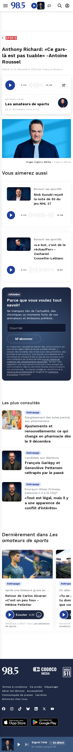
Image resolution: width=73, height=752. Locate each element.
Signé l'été (39, 742)
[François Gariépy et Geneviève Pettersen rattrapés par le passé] (11, 460)
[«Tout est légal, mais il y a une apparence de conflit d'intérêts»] (11, 492)
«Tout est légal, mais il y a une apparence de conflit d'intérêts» (46, 503)
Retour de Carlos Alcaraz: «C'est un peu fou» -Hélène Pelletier (26, 600)
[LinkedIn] (36, 708)
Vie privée (36, 686)
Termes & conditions (14, 686)
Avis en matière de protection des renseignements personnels (33, 360)
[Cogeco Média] (44, 674)
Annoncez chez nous (14, 699)
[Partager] (64, 85)
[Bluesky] (28, 708)
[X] (44, 708)
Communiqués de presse (17, 695)
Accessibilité (35, 691)
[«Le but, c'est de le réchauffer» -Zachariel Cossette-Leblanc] (19, 244)
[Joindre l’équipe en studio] (49, 6)
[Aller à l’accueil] (18, 7)
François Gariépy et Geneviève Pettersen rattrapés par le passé (44, 468)
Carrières (41, 695)
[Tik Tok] (19, 708)
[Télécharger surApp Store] (15, 722)
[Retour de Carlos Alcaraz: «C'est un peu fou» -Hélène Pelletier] (27, 564)
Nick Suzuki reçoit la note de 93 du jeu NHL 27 (48, 199)
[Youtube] (52, 708)
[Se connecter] (67, 5)
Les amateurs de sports (27, 104)
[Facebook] (3, 708)
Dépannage (51, 686)
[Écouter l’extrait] (10, 85)
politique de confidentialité (19, 372)
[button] (19, 744)
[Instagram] (11, 708)
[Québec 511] (67, 676)
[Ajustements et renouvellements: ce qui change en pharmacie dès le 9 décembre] (11, 420)
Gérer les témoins (13, 691)
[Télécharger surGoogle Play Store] (44, 722)
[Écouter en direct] (34, 5)
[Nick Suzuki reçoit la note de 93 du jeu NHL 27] (19, 194)
